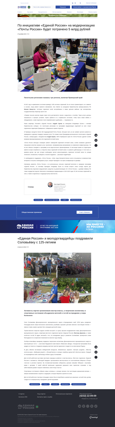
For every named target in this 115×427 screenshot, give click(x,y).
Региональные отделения (64, 394)
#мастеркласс (65, 384)
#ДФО (64, 199)
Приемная (69, 12)
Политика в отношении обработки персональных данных (31, 420)
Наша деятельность (42, 12)
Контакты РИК (23, 397)
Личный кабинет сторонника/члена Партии (84, 7)
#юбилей (55, 384)
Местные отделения (57, 12)
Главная (19, 18)
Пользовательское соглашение (25, 418)
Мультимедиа (80, 12)
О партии (20, 12)
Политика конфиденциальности (25, 419)
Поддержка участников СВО (57, 15)
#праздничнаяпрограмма (79, 384)
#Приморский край (76, 199)
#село (45, 384)
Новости (35, 18)
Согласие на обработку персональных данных (29, 422)
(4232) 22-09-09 (87, 395)
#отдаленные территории (52, 199)
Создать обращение (84, 212)
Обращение (63, 7)
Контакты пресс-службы (44, 397)
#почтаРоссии (38, 199)
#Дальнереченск (35, 384)
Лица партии (30, 12)
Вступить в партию (93, 12)
